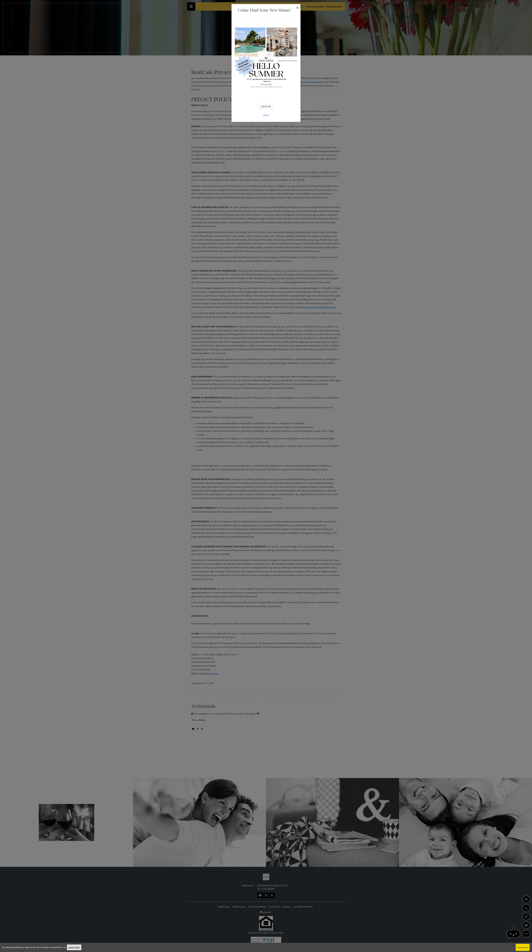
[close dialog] (297, 8)
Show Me (266, 106)
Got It (266, 115)
